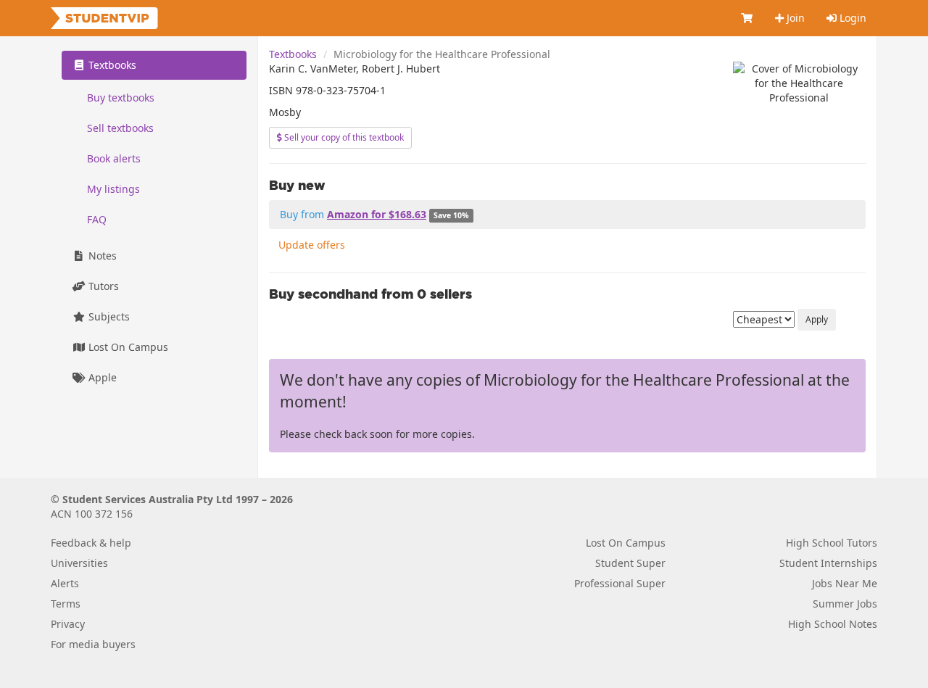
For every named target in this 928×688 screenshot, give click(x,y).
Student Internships (828, 563)
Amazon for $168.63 (376, 214)
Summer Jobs (845, 603)
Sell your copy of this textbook (343, 137)
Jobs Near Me (844, 583)
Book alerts (114, 158)
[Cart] (747, 18)
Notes (101, 255)
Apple (101, 377)
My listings (113, 189)
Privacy (68, 624)
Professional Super (620, 583)
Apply (816, 319)
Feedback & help (91, 543)
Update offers (311, 245)
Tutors (102, 286)
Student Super (630, 563)
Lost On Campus (127, 347)
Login (851, 18)
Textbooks (293, 54)
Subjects (108, 316)
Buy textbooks (120, 97)
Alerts (65, 583)
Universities (79, 563)
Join (794, 18)
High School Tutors (831, 543)
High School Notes (832, 624)
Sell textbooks (120, 128)
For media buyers (93, 644)
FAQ (97, 219)
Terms (65, 603)
